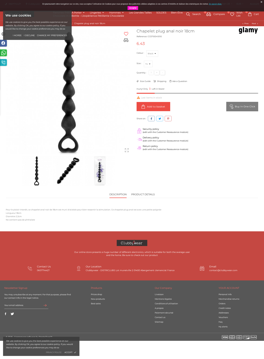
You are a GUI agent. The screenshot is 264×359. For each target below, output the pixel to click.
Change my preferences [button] (52, 35)
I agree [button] (17, 35)
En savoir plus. (215, 4)
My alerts (223, 326)
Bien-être (177, 12)
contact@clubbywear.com (223, 270)
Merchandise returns (229, 299)
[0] (208, 14)
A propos (159, 308)
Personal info (225, 294)
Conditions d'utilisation (166, 303)
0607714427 (43, 270)
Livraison (159, 294)
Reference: (142, 36)
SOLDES (161, 12)
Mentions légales (163, 299)
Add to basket (155, 106)
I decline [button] (29, 35)
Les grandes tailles (140, 12)
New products (98, 299)
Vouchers (223, 317)
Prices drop (96, 294)
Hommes (115, 12)
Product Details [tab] (143, 194)
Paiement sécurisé (164, 312)
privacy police (54, 352)
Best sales (96, 303)
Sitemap (159, 322)
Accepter (132, 8)
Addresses (224, 312)
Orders (222, 303)
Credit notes (225, 308)
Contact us (160, 317)
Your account (229, 288)
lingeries (96, 12)
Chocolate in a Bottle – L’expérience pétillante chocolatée (88, 15)
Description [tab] (118, 194)
